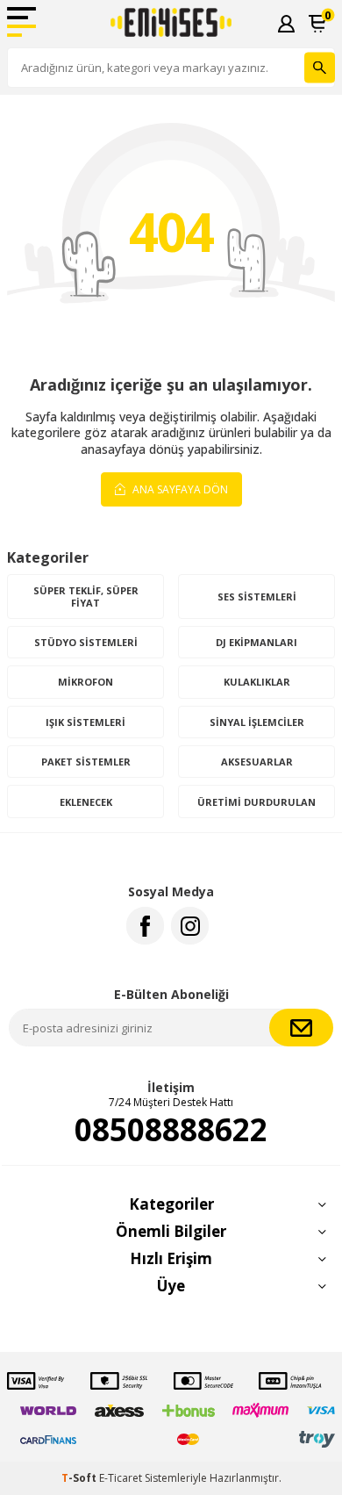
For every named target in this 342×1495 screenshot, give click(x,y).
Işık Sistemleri (85, 722)
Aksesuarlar (257, 761)
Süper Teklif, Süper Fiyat (86, 596)
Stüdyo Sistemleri (86, 642)
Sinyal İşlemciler (257, 722)
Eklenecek (86, 802)
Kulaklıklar (257, 681)
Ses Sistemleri (256, 596)
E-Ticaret (120, 1477)
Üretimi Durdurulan (256, 802)
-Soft (80, 1477)
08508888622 (171, 1130)
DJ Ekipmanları (256, 642)
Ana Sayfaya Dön (179, 489)
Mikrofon (85, 681)
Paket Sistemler (86, 761)
